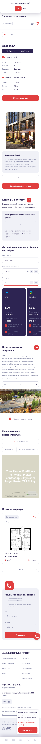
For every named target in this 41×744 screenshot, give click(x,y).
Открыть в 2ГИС (32, 494)
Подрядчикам (27, 678)
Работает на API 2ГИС (19, 492)
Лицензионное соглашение (18, 493)
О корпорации (27, 668)
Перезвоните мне (8, 688)
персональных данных (15, 600)
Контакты (25, 658)
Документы (26, 663)
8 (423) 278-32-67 (11, 684)
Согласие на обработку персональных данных (16, 707)
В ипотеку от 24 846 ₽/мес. (17, 51)
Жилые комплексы (9, 658)
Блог (4, 673)
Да (18, 8)
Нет (24, 8)
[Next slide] (36, 178)
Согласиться (27, 730)
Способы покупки (8, 663)
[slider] (37, 285)
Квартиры (6, 668)
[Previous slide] (5, 178)
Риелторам (26, 673)
